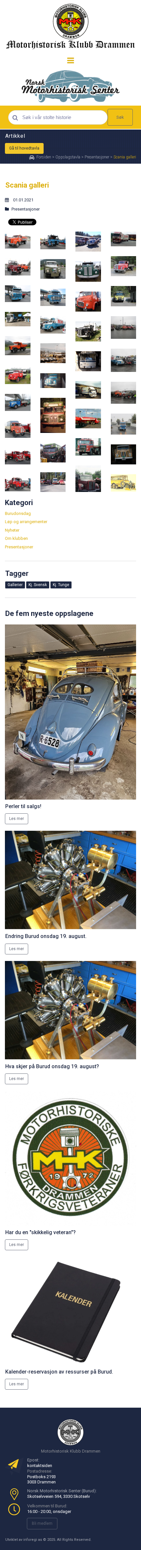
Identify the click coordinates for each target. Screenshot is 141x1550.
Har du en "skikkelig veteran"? (40, 1232)
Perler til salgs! (23, 806)
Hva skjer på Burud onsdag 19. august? (52, 1066)
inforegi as (32, 1540)
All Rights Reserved (74, 1540)
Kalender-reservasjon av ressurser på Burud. (59, 1372)
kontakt (34, 1465)
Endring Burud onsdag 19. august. (46, 936)
